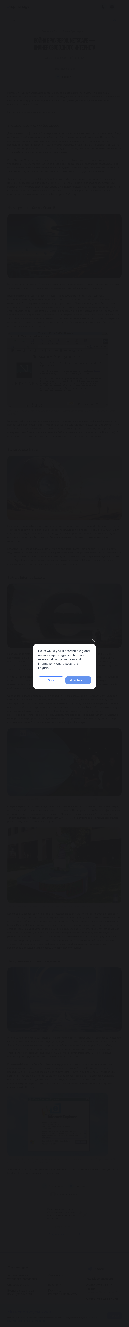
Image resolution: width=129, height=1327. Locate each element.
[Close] (93, 640)
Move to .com (78, 680)
